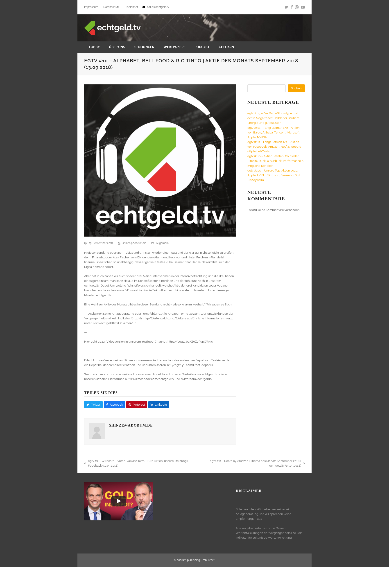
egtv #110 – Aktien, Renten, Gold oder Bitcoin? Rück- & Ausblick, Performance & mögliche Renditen (275, 160)
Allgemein (162, 243)
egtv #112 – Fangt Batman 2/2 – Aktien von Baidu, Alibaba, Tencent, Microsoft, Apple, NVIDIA (273, 132)
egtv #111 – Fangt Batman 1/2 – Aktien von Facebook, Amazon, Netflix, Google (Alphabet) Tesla (274, 146)
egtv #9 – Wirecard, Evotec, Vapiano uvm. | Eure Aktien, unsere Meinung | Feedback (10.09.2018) (136, 463)
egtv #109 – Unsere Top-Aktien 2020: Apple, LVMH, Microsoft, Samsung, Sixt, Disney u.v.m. (274, 175)
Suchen (296, 88)
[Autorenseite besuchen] (97, 437)
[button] (93, 404)
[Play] (118, 501)
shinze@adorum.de (134, 243)
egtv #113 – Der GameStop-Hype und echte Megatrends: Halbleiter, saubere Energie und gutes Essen (273, 118)
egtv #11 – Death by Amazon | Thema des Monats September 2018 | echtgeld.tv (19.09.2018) (250, 463)
